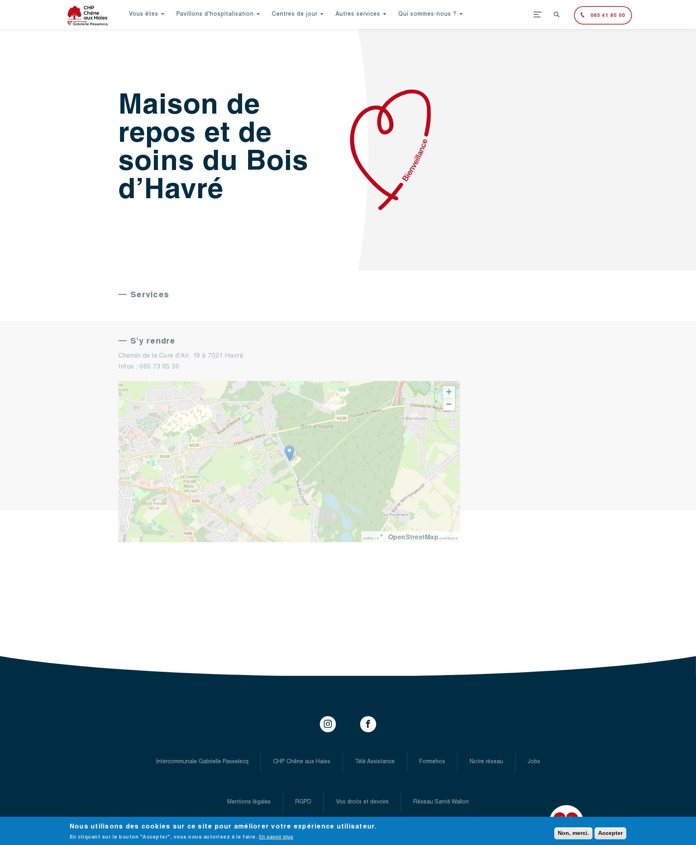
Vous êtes (144, 14)
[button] (289, 453)
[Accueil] (90, 15)
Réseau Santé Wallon (441, 802)
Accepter (610, 833)
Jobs (534, 762)
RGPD (303, 802)
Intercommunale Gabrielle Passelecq (202, 762)
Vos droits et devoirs (362, 802)
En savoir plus (276, 837)
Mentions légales (249, 802)
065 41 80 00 (606, 15)
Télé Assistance (375, 762)
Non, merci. (573, 833)
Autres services (359, 14)
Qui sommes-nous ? (428, 14)
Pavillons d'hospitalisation (216, 14)
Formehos (432, 762)
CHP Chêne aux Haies (301, 762)
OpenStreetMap (413, 536)
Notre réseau (486, 762)
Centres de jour (295, 14)
